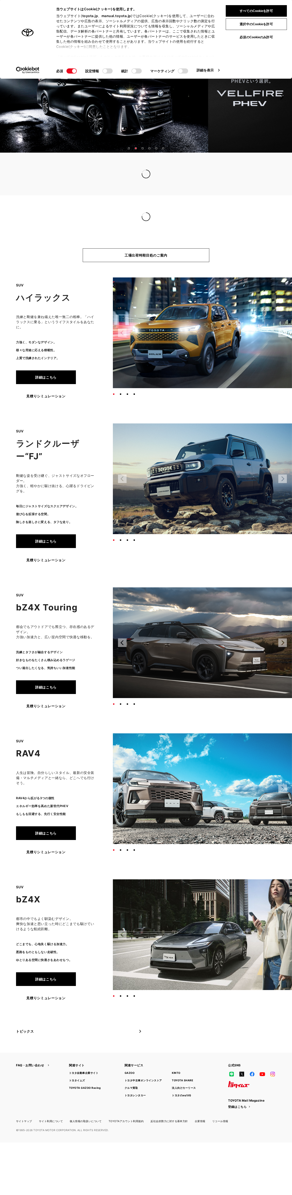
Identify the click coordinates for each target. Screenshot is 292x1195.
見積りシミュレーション (45, 387)
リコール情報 (220, 1112)
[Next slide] (282, 97)
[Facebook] (252, 1065)
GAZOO (129, 1064)
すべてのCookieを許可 (256, 11)
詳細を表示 (205, 70)
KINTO (176, 1064)
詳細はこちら (46, 369)
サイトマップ (24, 1112)
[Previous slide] (10, 97)
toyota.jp (90, 16)
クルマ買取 (131, 1079)
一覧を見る (241, 165)
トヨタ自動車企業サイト (83, 1064)
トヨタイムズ (77, 1071)
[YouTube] (262, 1065)
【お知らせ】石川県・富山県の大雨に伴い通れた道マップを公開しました (141, 165)
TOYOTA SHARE (182, 1071)
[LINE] (231, 1065)
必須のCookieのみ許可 (256, 37)
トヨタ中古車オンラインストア (143, 1071)
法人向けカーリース (184, 1079)
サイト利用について (51, 1112)
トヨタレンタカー (135, 1086)
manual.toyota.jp (116, 16)
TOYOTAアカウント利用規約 (126, 1112)
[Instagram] (272, 1065)
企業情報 (200, 1112)
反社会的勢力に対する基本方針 (169, 1112)
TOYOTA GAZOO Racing (85, 1079)
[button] (129, 148)
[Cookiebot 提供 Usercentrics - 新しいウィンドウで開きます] (27, 70)
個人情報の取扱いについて (86, 1112)
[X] (241, 1065)
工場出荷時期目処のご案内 (146, 247)
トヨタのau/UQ (181, 1086)
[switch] (107, 71)
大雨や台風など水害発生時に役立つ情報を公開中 (122, 174)
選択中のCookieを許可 (256, 24)
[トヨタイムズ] (238, 1076)
